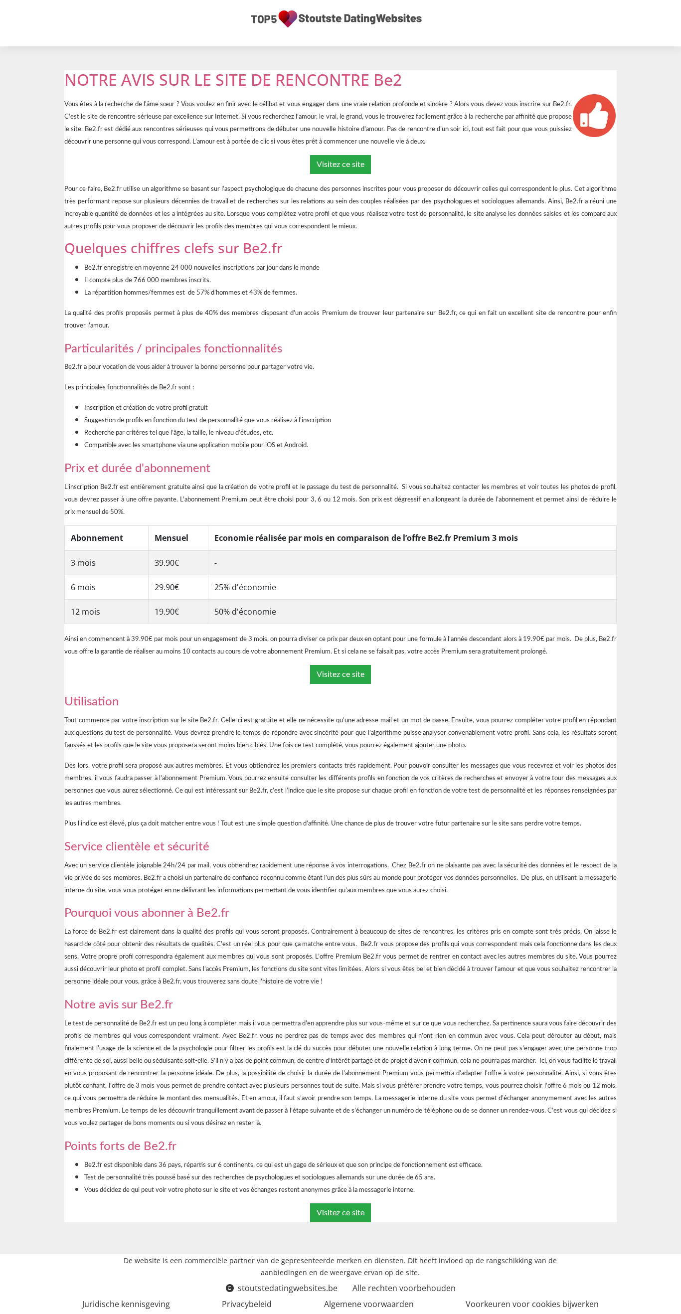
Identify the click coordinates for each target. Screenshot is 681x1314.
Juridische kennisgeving (126, 1304)
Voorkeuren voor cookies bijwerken (532, 1304)
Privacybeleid (247, 1304)
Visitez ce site (340, 164)
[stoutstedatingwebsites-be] (336, 19)
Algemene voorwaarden (369, 1304)
